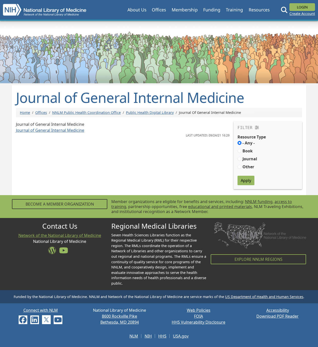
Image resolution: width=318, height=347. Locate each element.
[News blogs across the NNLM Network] (53, 252)
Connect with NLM (40, 310)
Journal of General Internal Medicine (50, 130)
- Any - (248, 143)
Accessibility (277, 310)
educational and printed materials (220, 206)
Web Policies (198, 310)
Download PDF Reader (277, 316)
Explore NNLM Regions (258, 259)
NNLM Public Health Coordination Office (86, 112)
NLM (133, 336)
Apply (246, 180)
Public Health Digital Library (150, 112)
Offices (41, 112)
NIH (148, 336)
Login (302, 7)
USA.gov (181, 336)
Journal (249, 159)
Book (247, 151)
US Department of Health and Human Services (264, 296)
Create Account (302, 13)
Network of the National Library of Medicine (59, 235)
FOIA (198, 316)
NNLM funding (259, 201)
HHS (162, 336)
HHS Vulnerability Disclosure (198, 322)
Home (25, 112)
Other (248, 167)
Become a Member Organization (60, 204)
